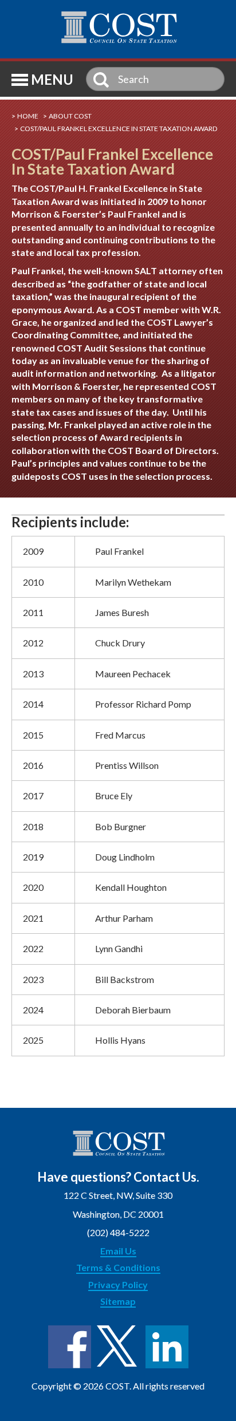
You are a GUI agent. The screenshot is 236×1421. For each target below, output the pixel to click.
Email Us (118, 1250)
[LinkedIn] (166, 1346)
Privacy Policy (118, 1284)
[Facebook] (69, 1346)
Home (27, 116)
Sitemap (118, 1301)
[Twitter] (118, 1346)
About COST (70, 116)
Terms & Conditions (118, 1267)
